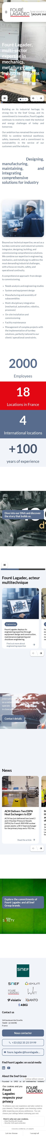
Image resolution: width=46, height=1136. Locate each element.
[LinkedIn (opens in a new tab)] (3, 1067)
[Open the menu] (6, 12)
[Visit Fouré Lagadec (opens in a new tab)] (13, 991)
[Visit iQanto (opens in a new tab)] (32, 999)
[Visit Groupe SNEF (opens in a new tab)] (23, 970)
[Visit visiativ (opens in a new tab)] (14, 999)
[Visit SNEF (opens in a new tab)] (13, 983)
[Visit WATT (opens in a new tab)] (32, 990)
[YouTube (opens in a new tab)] (8, 1067)
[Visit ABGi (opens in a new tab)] (23, 1004)
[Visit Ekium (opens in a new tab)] (32, 983)
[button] (20, 99)
